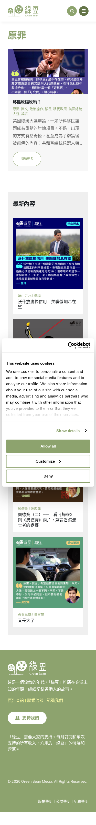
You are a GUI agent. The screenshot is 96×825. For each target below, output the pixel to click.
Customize (45, 461)
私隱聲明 (63, 801)
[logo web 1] (23, 7)
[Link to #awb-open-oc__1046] (72, 11)
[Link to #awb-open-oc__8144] (84, 11)
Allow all (48, 446)
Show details (68, 431)
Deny (48, 476)
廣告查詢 (16, 700)
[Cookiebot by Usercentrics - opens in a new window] (68, 345)
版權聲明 (45, 801)
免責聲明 (81, 801)
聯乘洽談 (35, 700)
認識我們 (55, 700)
